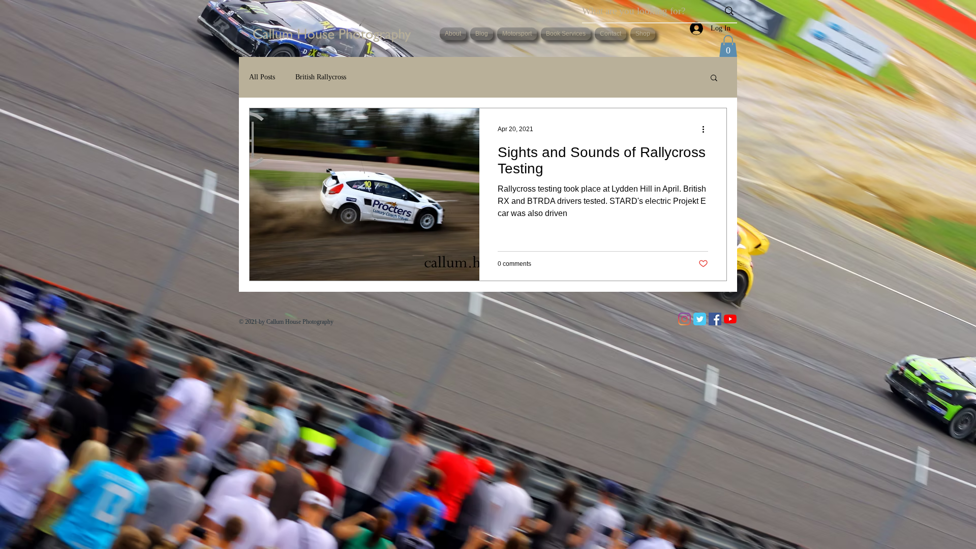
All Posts (262, 77)
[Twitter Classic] (699, 319)
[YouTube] (730, 319)
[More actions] (706, 129)
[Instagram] (684, 319)
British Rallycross (320, 77)
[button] (728, 46)
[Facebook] (715, 319)
